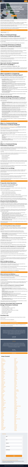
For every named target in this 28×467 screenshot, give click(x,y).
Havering (15, 382)
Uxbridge (15, 430)
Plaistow (2, 378)
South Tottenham (9, 321)
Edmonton (2, 385)
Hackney (1, 321)
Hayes (15, 423)
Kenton (15, 387)
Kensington (2, 420)
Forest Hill (15, 358)
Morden (15, 400)
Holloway (2, 370)
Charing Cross (3, 391)
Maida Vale (2, 408)
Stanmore (15, 393)
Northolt (15, 409)
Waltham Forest (3, 371)
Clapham (2, 421)
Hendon (2, 423)
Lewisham (2, 415)
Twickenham (16, 410)
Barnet (15, 359)
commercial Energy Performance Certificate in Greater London (9, 126)
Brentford (15, 396)
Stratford (2, 365)
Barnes (15, 380)
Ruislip (15, 422)
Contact (26, 1)
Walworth (2, 392)
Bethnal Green (14, 321)
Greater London (3, 400)
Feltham (15, 429)
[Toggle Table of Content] (7, 32)
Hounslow (15, 416)
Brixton (2, 416)
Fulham (15, 365)
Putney (15, 372)
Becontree (2, 422)
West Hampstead (3, 407)
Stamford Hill (4, 321)
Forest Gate (2, 372)
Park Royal (15, 375)
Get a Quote (13, 15)
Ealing (15, 395)
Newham (2, 380)
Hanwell (15, 402)
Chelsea (2, 414)
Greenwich (2, 399)
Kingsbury (15, 366)
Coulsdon (15, 425)
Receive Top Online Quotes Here (14, 121)
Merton (15, 388)
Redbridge (2, 384)
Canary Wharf (3, 379)
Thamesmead (3, 428)
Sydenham (15, 367)
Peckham (2, 401)
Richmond (15, 403)
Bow (11, 321)
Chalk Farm (2, 387)
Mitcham (15, 394)
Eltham (15, 360)
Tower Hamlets (3, 373)
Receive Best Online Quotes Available (14, 71)
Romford (15, 374)
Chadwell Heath (3, 427)
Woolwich (2, 413)
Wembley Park (16, 373)
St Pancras (2, 377)
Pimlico (2, 406)
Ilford (2, 393)
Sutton (15, 417)
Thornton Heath (16, 389)
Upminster (15, 401)
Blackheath (2, 409)
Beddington (15, 408)
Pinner (15, 415)
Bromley (2, 366)
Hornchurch (15, 386)
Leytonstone (2, 364)
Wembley (15, 381)
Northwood (15, 424)
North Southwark (3, 386)
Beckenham (15, 379)
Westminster (3, 394)
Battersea (2, 429)
